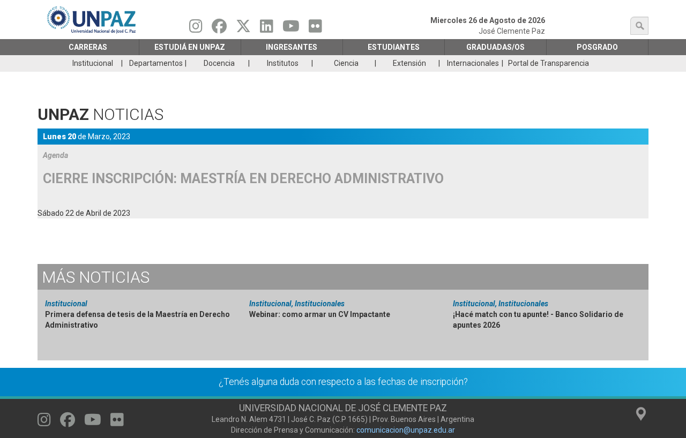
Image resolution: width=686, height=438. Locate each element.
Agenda (55, 155)
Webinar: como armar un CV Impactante (319, 314)
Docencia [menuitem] (219, 63)
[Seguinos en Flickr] (315, 29)
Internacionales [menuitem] (473, 63)
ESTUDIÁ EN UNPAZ (189, 47)
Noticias (96, 277)
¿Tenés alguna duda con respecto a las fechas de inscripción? (343, 381)
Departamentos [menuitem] (156, 63)
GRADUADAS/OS (495, 47)
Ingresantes (291, 47)
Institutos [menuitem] (283, 63)
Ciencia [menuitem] (346, 63)
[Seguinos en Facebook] (219, 29)
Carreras (88, 47)
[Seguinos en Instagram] (196, 29)
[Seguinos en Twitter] (243, 29)
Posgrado (597, 47)
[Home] (92, 19)
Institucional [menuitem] (92, 63)
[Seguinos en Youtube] (291, 29)
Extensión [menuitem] (409, 63)
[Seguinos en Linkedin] (266, 29)
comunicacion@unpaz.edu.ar (405, 430)
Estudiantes (394, 47)
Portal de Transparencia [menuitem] (548, 63)
